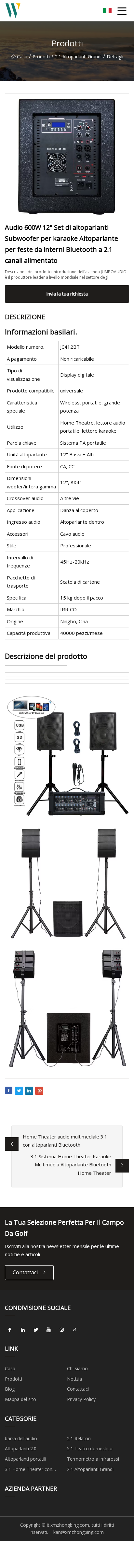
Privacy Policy (81, 1399)
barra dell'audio (21, 1438)
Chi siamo (77, 1368)
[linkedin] (23, 1330)
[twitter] (36, 1330)
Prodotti (41, 56)
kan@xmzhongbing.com (78, 1532)
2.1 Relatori (79, 1438)
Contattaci (25, 1272)
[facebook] (10, 1330)
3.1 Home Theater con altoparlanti (28, 1470)
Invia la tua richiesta (67, 294)
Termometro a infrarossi (93, 1459)
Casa (22, 56)
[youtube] (49, 1330)
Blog (10, 1389)
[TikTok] (75, 1330)
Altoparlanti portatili (25, 1459)
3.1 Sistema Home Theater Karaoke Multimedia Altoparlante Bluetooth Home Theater (71, 1164)
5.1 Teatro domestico (90, 1448)
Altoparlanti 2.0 (20, 1448)
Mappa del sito (20, 1399)
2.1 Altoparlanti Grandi (78, 56)
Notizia (74, 1379)
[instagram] (62, 1330)
